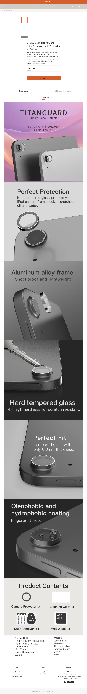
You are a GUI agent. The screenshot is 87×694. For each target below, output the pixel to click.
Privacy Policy (43, 672)
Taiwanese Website (17, 676)
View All (4, 10)
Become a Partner (18, 674)
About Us (17, 672)
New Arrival (9, 10)
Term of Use (43, 674)
